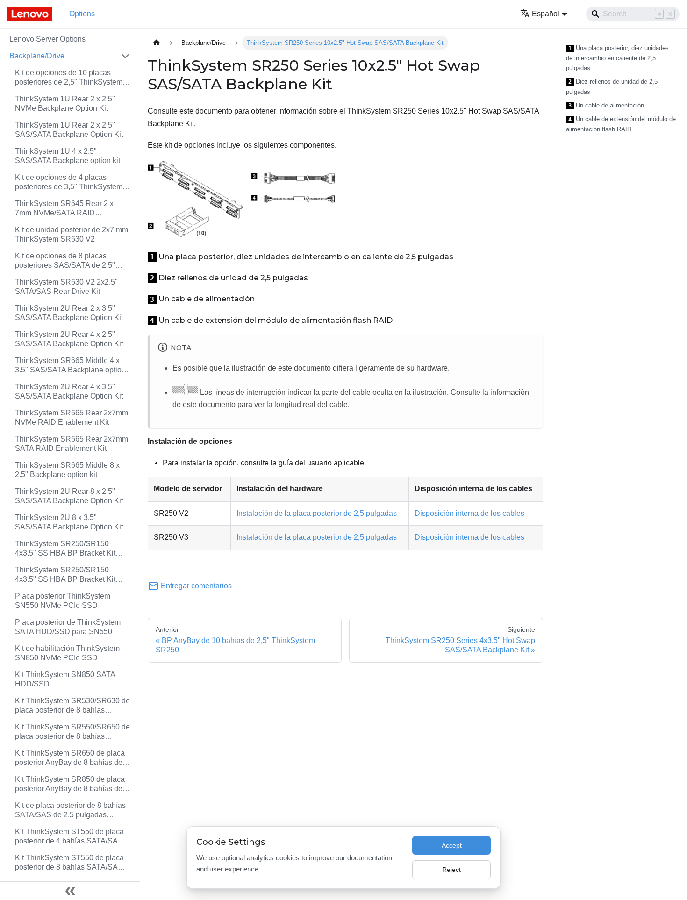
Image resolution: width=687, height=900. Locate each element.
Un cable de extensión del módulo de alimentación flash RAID (621, 124)
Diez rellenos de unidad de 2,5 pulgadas (612, 86)
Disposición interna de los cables (469, 513)
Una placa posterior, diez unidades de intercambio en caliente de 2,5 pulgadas (617, 57)
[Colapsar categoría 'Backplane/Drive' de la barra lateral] (125, 56)
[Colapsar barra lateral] (70, 890)
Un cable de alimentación (606, 105)
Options (82, 14)
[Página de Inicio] (156, 43)
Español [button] (545, 14)
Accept (452, 845)
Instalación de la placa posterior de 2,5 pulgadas (316, 513)
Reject (451, 869)
